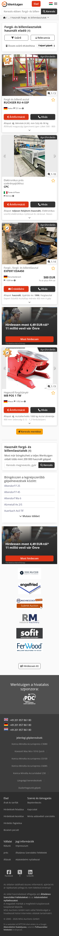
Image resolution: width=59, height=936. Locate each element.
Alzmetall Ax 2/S (13, 504)
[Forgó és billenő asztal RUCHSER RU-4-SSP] (29, 75)
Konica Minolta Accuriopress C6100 (29, 758)
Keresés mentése (30, 431)
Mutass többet (30, 516)
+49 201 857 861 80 (20, 720)
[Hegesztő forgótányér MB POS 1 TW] (29, 368)
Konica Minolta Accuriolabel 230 (29, 773)
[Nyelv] (51, 4)
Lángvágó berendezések (29, 780)
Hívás (44, 117)
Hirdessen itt (30, 666)
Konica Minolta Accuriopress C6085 (29, 765)
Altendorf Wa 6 (12, 498)
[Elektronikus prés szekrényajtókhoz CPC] (29, 156)
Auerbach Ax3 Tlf (13, 510)
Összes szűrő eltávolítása (21, 45)
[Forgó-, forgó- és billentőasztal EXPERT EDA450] (29, 243)
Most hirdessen (29, 339)
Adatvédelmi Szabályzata (15, 927)
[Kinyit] (29, 130)
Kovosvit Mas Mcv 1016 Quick (29, 751)
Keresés (50, 11)
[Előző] (4, 75)
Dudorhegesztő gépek (29, 787)
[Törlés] (54, 46)
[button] (55, 4)
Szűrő (17, 37)
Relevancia (43, 37)
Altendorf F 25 (12, 485)
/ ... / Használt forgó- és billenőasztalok (26, 17)
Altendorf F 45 (12, 492)
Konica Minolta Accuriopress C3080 (29, 743)
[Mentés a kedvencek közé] (53, 100)
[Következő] (54, 75)
